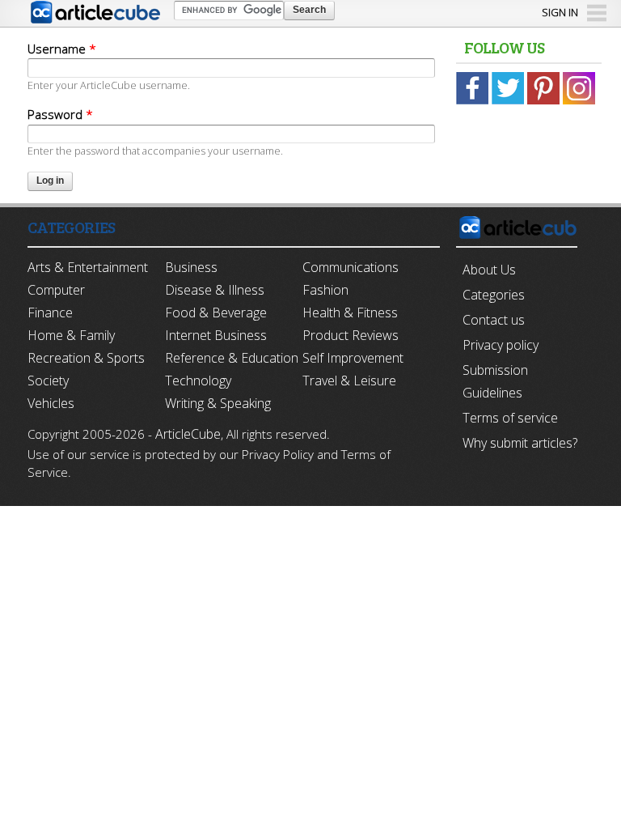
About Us (489, 269)
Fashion (325, 290)
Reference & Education (231, 358)
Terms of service (510, 418)
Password (60, 114)
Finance (50, 312)
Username (61, 48)
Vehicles (50, 403)
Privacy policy (501, 345)
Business (191, 267)
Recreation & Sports (86, 358)
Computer (56, 290)
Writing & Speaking (218, 403)
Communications (350, 267)
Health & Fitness (350, 312)
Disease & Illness (214, 290)
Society (48, 380)
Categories (494, 295)
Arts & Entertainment (87, 267)
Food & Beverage (216, 312)
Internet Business (216, 335)
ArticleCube (188, 434)
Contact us (494, 320)
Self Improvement (352, 358)
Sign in (560, 12)
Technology (198, 380)
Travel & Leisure (349, 380)
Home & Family (71, 335)
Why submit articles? (520, 443)
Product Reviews (350, 335)
